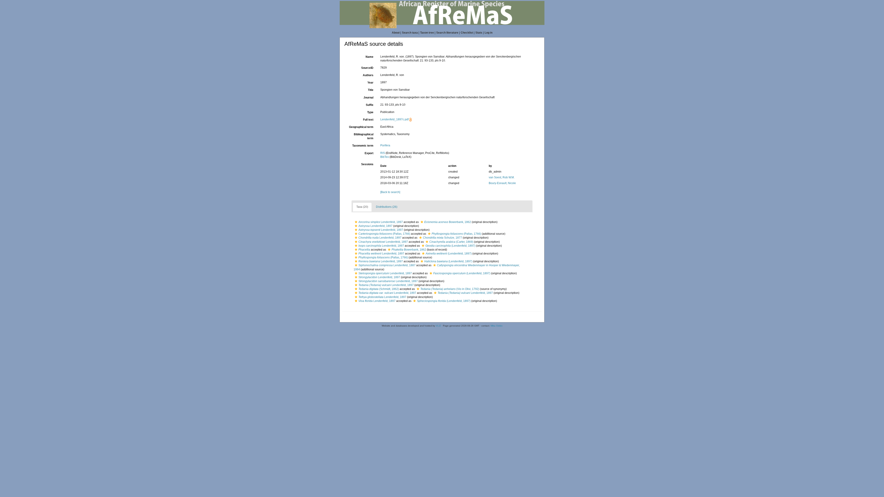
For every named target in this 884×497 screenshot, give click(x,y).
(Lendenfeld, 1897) (450, 245)
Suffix (369, 105)
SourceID (367, 67)
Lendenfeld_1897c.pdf (394, 119)
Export (369, 153)
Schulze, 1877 (442, 237)
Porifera (385, 145)
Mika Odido (497, 325)
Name (369, 56)
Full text (368, 119)
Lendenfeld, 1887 (387, 265)
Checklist (467, 32)
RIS (382, 153)
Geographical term (361, 127)
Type (370, 112)
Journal (368, 97)
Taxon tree (427, 32)
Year (370, 82)
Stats (478, 32)
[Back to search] (390, 192)
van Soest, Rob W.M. (502, 177)
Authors (368, 75)
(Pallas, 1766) (384, 233)
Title (370, 90)
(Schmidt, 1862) (378, 289)
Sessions (367, 164)
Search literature (447, 32)
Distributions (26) (386, 206)
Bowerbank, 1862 (447, 222)
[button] (356, 222)
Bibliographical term (363, 136)
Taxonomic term (362, 145)
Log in (488, 32)
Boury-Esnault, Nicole (502, 183)
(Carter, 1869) (451, 241)
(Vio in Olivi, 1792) (449, 289)
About (396, 32)
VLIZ (438, 325)
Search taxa (410, 32)
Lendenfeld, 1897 (380, 222)
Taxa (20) (362, 206)
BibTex (384, 157)
